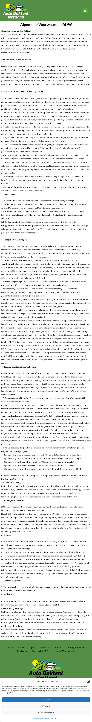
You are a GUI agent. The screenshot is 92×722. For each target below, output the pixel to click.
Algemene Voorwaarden (64, 651)
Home (10, 647)
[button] (88, 681)
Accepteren (46, 699)
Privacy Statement (50, 718)
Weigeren (46, 706)
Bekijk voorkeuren (46, 713)
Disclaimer (22, 651)
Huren (21, 647)
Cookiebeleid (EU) (40, 651)
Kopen (32, 647)
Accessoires (44, 647)
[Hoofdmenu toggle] (85, 10)
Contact (59, 647)
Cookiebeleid (38, 718)
